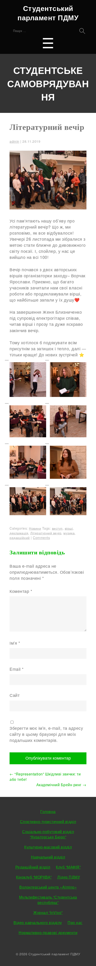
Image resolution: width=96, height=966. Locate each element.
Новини (35, 528)
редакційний (20, 537)
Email (17, 669)
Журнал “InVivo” (48, 912)
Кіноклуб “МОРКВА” (34, 877)
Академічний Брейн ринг (61, 784)
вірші (69, 528)
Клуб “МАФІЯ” (68, 867)
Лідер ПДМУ (68, 877)
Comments (41, 537)
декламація (19, 533)
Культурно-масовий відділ (48, 847)
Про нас (75, 922)
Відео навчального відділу (38, 922)
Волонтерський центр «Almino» (48, 887)
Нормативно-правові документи (48, 932)
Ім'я (15, 643)
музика (69, 533)
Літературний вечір (47, 127)
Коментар (21, 591)
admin (14, 141)
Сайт (15, 695)
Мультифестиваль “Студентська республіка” (48, 899)
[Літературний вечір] (48, 208)
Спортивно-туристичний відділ (48, 821)
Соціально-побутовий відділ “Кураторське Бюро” (48, 834)
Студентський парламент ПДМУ (48, 12)
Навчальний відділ (48, 857)
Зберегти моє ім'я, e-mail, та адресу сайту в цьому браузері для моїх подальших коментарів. (46, 734)
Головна (48, 811)
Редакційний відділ (32, 867)
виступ (57, 528)
